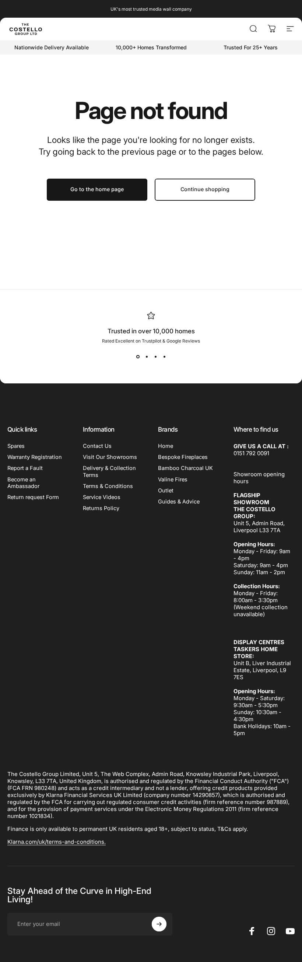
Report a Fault (25, 468)
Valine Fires (172, 479)
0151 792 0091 (251, 453)
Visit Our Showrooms (110, 457)
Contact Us (97, 446)
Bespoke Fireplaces (183, 457)
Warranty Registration (34, 457)
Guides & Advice (179, 501)
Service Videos (101, 497)
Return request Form (33, 497)
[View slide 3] (155, 356)
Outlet (165, 490)
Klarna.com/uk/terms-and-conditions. (56, 841)
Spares (16, 446)
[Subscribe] (159, 924)
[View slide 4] (164, 356)
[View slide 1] (137, 356)
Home (165, 446)
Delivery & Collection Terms (109, 471)
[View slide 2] (146, 356)
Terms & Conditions (108, 486)
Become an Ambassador (23, 482)
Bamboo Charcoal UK (185, 468)
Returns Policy (101, 508)
